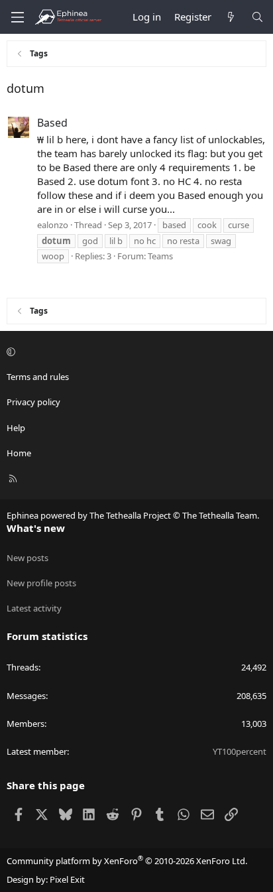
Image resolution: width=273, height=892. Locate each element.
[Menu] (17, 17)
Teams (160, 256)
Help (16, 428)
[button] (134, 351)
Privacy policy (33, 402)
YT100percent (239, 751)
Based (52, 122)
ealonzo (52, 225)
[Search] (257, 17)
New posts (27, 558)
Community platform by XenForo (127, 861)
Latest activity (34, 608)
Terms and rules (38, 377)
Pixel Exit (67, 879)
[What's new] (231, 17)
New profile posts (41, 583)
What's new (36, 528)
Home (19, 453)
